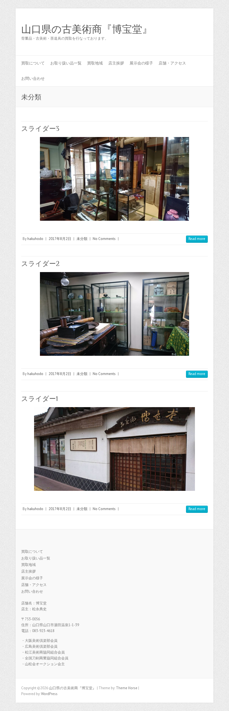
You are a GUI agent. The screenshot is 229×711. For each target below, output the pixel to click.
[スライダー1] (114, 449)
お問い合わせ (33, 78)
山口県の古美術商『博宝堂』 (86, 29)
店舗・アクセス (172, 63)
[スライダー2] (114, 314)
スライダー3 (40, 128)
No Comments (104, 238)
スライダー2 (40, 263)
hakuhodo (35, 238)
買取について (33, 63)
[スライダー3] (114, 179)
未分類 (82, 238)
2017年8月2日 (60, 238)
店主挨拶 (116, 63)
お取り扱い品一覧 (66, 63)
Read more (197, 238)
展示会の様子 (141, 63)
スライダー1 (39, 398)
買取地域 (95, 63)
